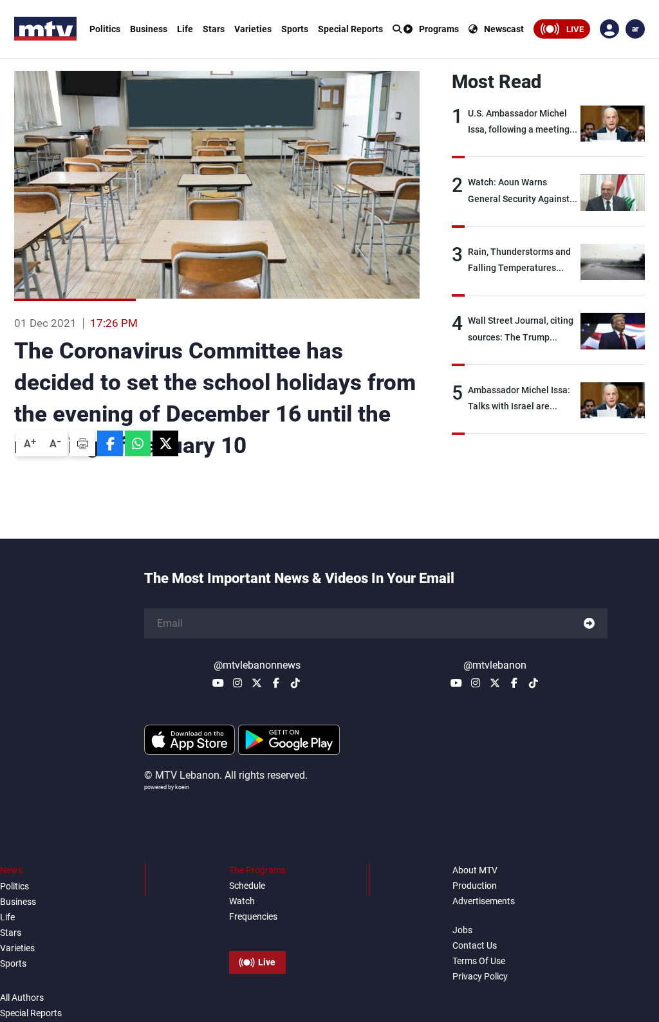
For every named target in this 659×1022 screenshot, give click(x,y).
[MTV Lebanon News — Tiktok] (295, 682)
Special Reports (350, 29)
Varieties (253, 29)
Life (185, 29)
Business (148, 29)
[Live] (257, 933)
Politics (104, 29)
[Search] (397, 29)
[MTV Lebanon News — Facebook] (276, 682)
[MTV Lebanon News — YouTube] (218, 682)
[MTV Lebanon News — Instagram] (237, 682)
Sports (294, 29)
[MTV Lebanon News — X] (256, 682)
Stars (214, 29)
